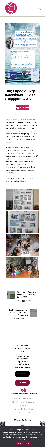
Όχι (28, 443)
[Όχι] (42, 436)
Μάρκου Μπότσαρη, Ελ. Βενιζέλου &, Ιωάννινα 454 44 (24, 402)
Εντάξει (20, 443)
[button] (22, 426)
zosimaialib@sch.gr (23, 409)
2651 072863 (23, 412)
